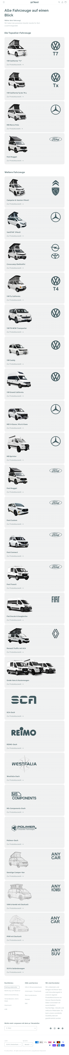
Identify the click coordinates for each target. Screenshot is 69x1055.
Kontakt (27, 999)
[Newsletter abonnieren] (35, 1028)
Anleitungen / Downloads (33, 991)
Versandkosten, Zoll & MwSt (11, 1000)
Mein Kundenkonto (31, 995)
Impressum (8, 1005)
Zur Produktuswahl (13, 129)
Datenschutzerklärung (11, 994)
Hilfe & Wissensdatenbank (33, 987)
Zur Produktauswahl (14, 65)
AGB (5, 1009)
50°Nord (11, 1050)
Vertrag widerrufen (11, 987)
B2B (26, 1003)
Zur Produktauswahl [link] (14, 396)
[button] (4, 2)
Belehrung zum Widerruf (12, 990)
